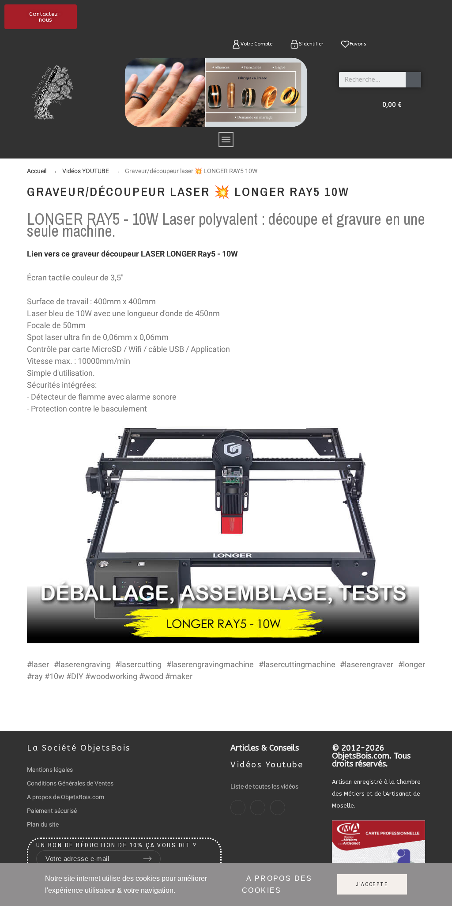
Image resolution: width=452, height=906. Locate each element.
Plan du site (43, 824)
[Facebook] (237, 807)
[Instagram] (257, 807)
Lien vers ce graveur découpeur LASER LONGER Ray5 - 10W (132, 253)
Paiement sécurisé (52, 810)
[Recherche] (413, 79)
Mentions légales (50, 769)
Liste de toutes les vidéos (264, 786)
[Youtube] (277, 807)
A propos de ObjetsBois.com (65, 796)
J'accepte (372, 884)
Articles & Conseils (264, 748)
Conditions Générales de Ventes (70, 783)
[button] (40, 16)
